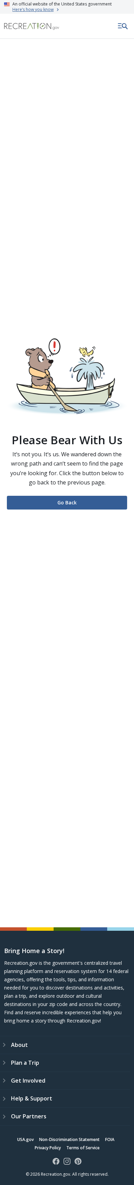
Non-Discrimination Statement (69, 1139)
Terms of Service (83, 1148)
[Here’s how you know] (67, 7)
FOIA (109, 1139)
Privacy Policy (48, 1148)
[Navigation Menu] (123, 26)
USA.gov (25, 1139)
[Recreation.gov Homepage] (31, 26)
